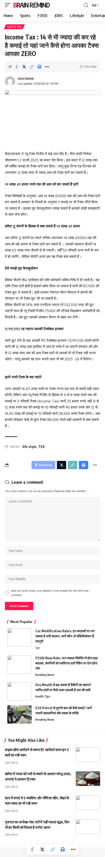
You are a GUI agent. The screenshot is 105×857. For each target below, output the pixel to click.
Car (37, 648)
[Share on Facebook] (16, 67)
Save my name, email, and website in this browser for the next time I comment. (50, 592)
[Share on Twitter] (24, 67)
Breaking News (44, 675)
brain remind (31, 5)
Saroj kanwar (26, 78)
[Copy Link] (31, 67)
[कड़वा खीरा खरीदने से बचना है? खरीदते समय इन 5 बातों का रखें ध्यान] (88, 754)
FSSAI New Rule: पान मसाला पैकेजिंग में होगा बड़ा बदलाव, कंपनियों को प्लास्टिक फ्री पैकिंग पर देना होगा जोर (66, 663)
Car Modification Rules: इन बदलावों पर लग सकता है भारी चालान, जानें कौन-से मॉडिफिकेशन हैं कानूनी (64, 636)
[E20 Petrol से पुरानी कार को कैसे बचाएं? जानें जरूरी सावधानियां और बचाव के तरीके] (19, 714)
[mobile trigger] (9, 5)
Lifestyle (14, 26)
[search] (86, 5)
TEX (41, 447)
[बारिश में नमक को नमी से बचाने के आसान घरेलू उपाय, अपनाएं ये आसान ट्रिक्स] (88, 778)
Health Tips (42, 696)
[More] (46, 67)
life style (29, 447)
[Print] (39, 67)
